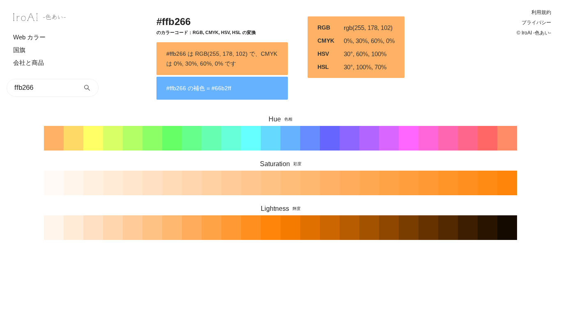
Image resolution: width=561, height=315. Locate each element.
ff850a (270, 227)
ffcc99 (231, 183)
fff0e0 (93, 183)
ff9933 (428, 183)
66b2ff (290, 138)
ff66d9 (428, 138)
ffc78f (251, 183)
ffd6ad (192, 183)
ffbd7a (290, 183)
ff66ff (408, 138)
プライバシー (536, 22)
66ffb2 (211, 138)
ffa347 (389, 183)
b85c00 (349, 227)
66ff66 (172, 138)
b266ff (369, 138)
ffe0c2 (152, 183)
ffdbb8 (172, 183)
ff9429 (448, 183)
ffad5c (349, 183)
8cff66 (152, 138)
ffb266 (54, 138)
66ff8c (192, 138)
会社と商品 (28, 62)
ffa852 (369, 183)
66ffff (251, 138)
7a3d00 (408, 227)
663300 (428, 227)
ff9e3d (408, 183)
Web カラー (29, 37)
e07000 (310, 227)
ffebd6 (113, 183)
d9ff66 (113, 138)
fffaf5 (54, 183)
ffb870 (310, 183)
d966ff (389, 138)
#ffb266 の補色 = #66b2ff (198, 88)
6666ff (330, 138)
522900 (448, 227)
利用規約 (541, 12)
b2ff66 (133, 138)
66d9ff (270, 138)
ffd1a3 (211, 183)
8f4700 (389, 227)
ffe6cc (133, 183)
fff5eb (73, 183)
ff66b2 (448, 138)
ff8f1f (251, 227)
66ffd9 (231, 138)
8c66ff (349, 138)
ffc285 (270, 183)
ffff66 (93, 138)
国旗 (19, 49)
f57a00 (290, 227)
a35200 (369, 227)
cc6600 (330, 227)
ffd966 (73, 138)
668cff (310, 138)
